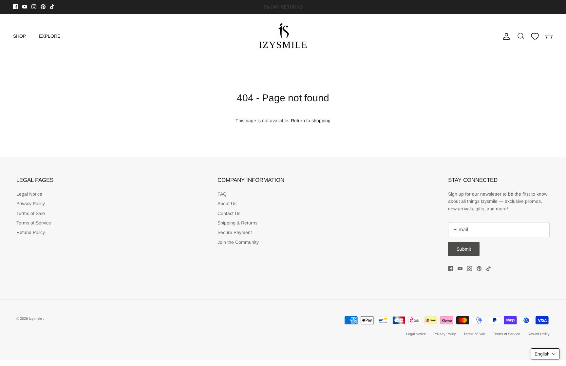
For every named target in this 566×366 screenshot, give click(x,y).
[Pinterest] (43, 6)
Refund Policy (30, 232)
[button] (545, 354)
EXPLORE (49, 36)
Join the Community (238, 242)
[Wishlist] (534, 36)
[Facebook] (15, 6)
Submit (464, 249)
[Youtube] (24, 6)
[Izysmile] (283, 36)
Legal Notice (29, 194)
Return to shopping (310, 120)
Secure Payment (234, 232)
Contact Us (228, 213)
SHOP (19, 36)
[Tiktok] (52, 6)
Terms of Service (33, 222)
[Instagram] (33, 6)
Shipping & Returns (237, 222)
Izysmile (36, 318)
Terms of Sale (30, 213)
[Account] (505, 36)
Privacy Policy (30, 203)
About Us (226, 203)
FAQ (222, 194)
